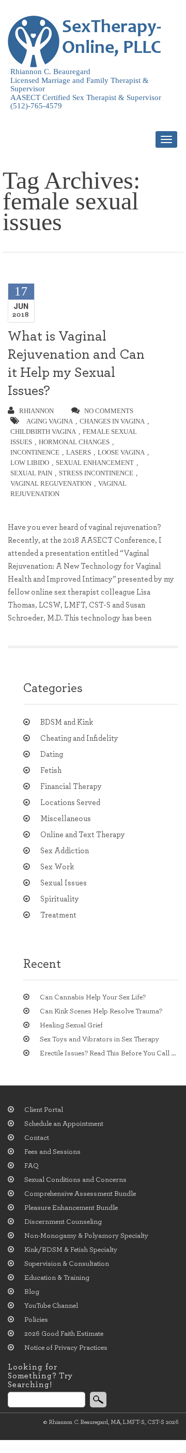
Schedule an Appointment (63, 1123)
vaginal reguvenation (50, 483)
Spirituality (59, 899)
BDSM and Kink (66, 722)
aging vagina (49, 421)
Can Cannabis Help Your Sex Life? (93, 997)
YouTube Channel (51, 1305)
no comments (108, 411)
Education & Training (56, 1277)
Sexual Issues (63, 883)
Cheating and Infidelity (79, 738)
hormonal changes (74, 442)
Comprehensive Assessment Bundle (80, 1193)
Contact (36, 1137)
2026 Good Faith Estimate (63, 1333)
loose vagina (121, 452)
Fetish (50, 770)
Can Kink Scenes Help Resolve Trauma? (101, 1011)
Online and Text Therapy (82, 835)
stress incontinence (96, 473)
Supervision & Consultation (66, 1263)
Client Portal (43, 1109)
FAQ (31, 1165)
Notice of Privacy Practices (65, 1347)
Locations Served (70, 803)
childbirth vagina (43, 431)
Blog (31, 1291)
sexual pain (31, 473)
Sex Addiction (64, 851)
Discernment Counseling (63, 1221)
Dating (51, 754)
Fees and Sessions (52, 1151)
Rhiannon (36, 411)
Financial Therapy (71, 787)
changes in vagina (112, 421)
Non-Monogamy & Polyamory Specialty (86, 1235)
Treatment (58, 915)
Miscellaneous (65, 819)
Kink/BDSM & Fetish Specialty (70, 1249)
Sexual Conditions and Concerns (75, 1179)
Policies (36, 1319)
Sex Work (57, 867)
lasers (78, 452)
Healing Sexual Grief (71, 1025)
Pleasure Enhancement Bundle (71, 1207)
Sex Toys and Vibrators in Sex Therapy (99, 1039)
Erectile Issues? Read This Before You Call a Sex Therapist (109, 1053)
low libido (29, 463)
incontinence (34, 452)
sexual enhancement (95, 463)
